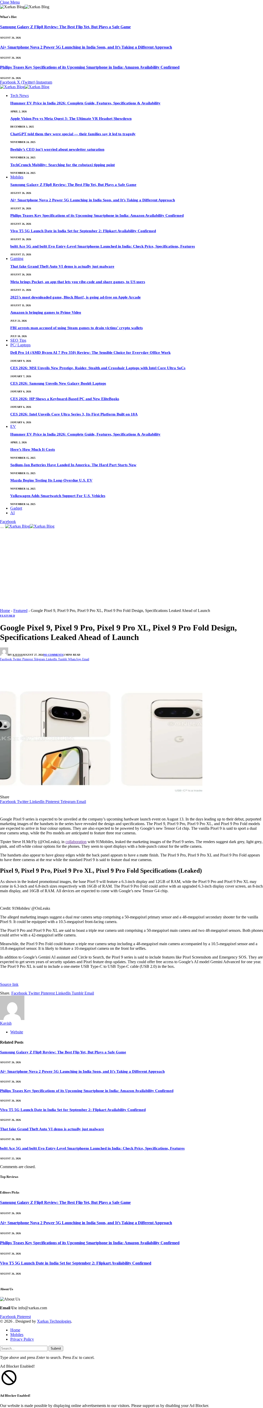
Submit (56, 1348)
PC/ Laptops (20, 345)
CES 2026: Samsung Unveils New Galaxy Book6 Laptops (58, 383)
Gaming (16, 258)
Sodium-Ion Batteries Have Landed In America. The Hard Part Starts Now (73, 465)
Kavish (18, 654)
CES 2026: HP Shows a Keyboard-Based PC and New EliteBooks (64, 399)
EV (13, 426)
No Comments (53, 654)
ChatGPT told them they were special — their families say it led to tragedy (73, 134)
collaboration (76, 842)
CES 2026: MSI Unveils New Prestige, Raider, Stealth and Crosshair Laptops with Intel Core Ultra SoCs (97, 368)
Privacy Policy (22, 1339)
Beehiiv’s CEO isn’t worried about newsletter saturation (57, 149)
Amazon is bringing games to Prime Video (45, 312)
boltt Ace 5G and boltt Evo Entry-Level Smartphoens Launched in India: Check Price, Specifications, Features (102, 246)
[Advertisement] (131, 570)
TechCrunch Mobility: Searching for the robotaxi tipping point (62, 165)
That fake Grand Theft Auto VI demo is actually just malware (62, 266)
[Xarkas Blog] (24, 87)
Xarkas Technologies (54, 1321)
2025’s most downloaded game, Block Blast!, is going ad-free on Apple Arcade (75, 297)
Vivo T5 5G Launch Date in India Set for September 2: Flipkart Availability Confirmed (83, 231)
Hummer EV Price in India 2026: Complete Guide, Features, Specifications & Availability (85, 103)
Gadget (16, 508)
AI (12, 513)
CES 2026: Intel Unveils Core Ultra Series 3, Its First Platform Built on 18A (74, 414)
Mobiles (16, 177)
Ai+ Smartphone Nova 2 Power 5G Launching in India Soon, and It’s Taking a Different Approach (86, 47)
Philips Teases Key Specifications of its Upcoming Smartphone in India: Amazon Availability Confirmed (90, 67)
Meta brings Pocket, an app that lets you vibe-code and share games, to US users (77, 282)
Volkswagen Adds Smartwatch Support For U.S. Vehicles (57, 496)
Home (5, 610)
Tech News (19, 95)
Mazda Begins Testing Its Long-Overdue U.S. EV (51, 480)
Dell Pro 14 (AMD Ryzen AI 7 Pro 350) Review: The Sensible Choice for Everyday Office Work (90, 352)
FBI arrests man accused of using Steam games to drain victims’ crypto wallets (76, 328)
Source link (9, 984)
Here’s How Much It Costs (32, 449)
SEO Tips (18, 340)
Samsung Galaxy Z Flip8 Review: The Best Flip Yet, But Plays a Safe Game (65, 27)
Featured (20, 610)
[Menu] (2, 527)
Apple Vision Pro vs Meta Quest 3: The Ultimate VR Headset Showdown (71, 118)
